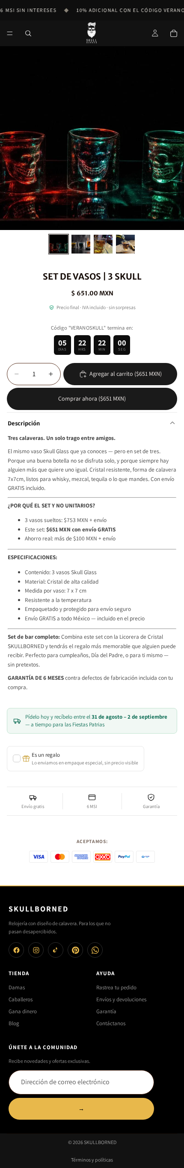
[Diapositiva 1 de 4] (58, 244)
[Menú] (10, 33)
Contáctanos (110, 1023)
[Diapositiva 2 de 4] (80, 244)
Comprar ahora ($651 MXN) (92, 398)
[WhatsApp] (95, 950)
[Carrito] (173, 33)
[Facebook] (16, 950)
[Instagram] (36, 950)
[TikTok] (55, 950)
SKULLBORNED (100, 1142)
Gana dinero (23, 1011)
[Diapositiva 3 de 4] (103, 244)
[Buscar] (28, 33)
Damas (17, 987)
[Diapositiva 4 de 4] (125, 244)
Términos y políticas (92, 1159)
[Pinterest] (75, 950)
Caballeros (21, 999)
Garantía (106, 1011)
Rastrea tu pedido (116, 987)
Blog (14, 1023)
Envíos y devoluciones (121, 999)
